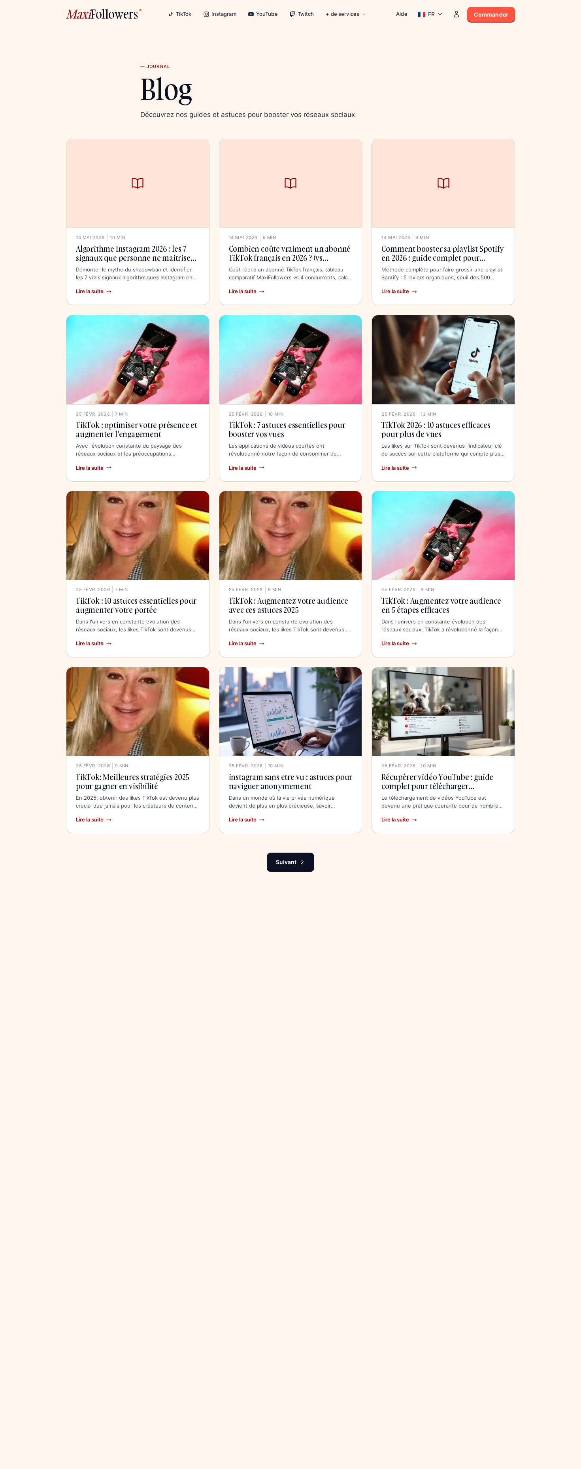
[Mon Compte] (456, 14)
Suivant (286, 862)
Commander (491, 14)
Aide (401, 14)
